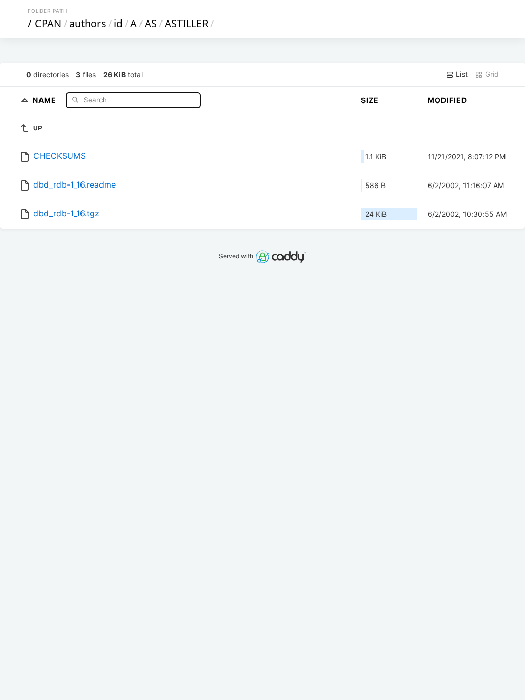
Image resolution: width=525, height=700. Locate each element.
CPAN (48, 23)
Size (370, 100)
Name (45, 99)
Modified (447, 100)
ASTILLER (186, 23)
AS (151, 23)
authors (87, 23)
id (118, 23)
